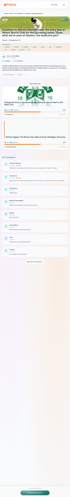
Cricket (19, 74)
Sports (5, 19)
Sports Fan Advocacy (9, 74)
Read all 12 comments (35, 262)
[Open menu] (64, 5)
